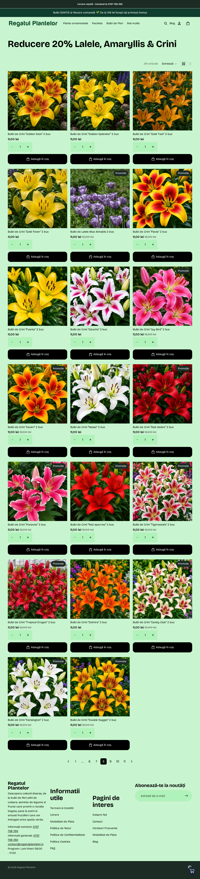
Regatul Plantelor (26, 867)
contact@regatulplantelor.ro (25, 844)
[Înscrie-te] (186, 796)
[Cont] (179, 23)
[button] (169, 63)
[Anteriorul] (68, 761)
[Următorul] (131, 761)
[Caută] (165, 23)
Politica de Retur (60, 828)
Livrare (54, 814)
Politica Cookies (60, 841)
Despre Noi (100, 814)
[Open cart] (192, 871)
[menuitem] (133, 23)
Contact (98, 821)
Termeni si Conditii (61, 808)
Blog (172, 23)
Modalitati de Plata (62, 821)
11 (125, 761)
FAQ (52, 848)
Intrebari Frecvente (105, 828)
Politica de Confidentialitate (67, 834)
